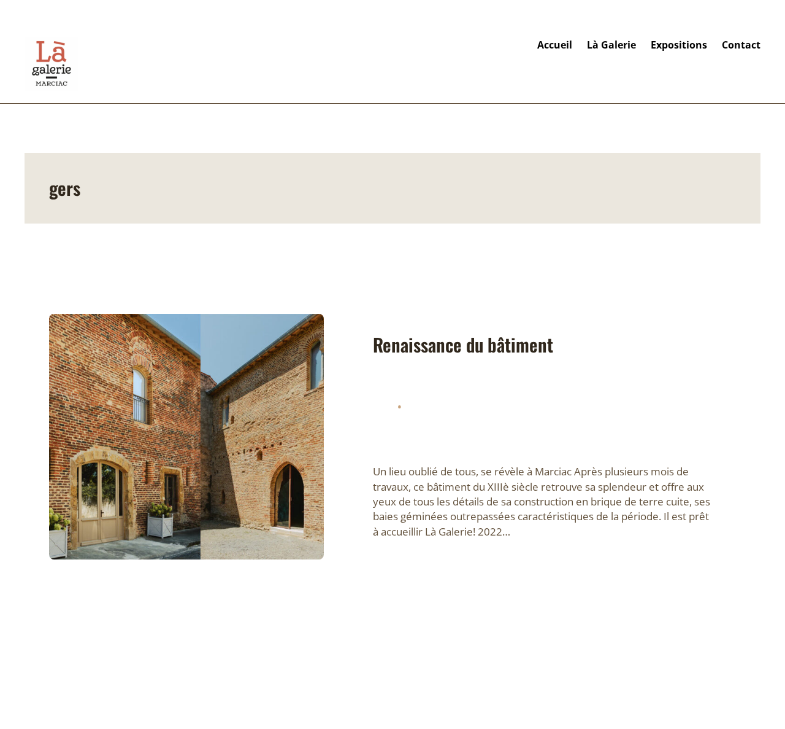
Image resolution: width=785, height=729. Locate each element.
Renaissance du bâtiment (463, 345)
